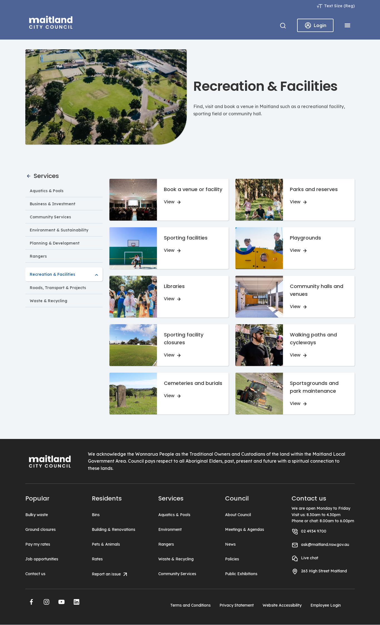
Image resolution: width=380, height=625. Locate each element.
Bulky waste (36, 514)
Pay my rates (37, 544)
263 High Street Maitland (324, 570)
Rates (97, 558)
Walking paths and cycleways (313, 338)
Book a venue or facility (193, 189)
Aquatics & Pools (46, 190)
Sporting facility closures (183, 338)
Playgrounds (305, 237)
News (230, 544)
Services (45, 176)
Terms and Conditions (190, 605)
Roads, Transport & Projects (58, 287)
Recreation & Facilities (52, 274)
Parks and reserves (314, 189)
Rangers (38, 256)
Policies (232, 558)
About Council (238, 514)
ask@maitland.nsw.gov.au (325, 544)
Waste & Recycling (48, 300)
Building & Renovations (113, 529)
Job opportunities (41, 558)
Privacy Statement (236, 605)
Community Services (50, 216)
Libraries (174, 286)
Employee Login (325, 605)
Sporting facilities (186, 237)
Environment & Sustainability (59, 230)
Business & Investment (52, 203)
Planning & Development (55, 243)
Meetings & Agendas (244, 529)
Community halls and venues (316, 290)
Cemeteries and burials (193, 383)
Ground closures (40, 529)
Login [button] (320, 25)
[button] (31, 602)
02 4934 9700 (313, 531)
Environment (170, 529)
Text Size (333, 5)
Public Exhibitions (241, 573)
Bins (96, 514)
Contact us (35, 573)
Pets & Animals (106, 544)
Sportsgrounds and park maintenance (314, 387)
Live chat (309, 557)
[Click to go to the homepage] (51, 21)
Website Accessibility (282, 605)
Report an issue (107, 574)
